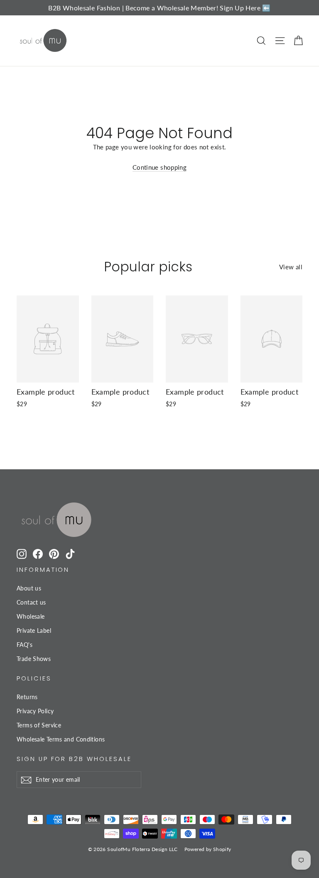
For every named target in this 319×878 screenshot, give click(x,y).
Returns (27, 696)
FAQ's (24, 644)
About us (29, 588)
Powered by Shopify (207, 849)
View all (290, 267)
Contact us (31, 602)
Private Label (34, 630)
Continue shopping (159, 167)
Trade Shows (34, 658)
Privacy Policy (35, 711)
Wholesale (30, 616)
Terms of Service (39, 725)
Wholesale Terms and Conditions (61, 739)
